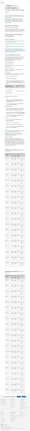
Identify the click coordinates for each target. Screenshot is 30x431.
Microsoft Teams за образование (23, 403)
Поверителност (7, 428)
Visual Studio (12, 422)
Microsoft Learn (12, 414)
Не (23, 396)
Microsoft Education (22, 400)
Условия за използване (12, 428)
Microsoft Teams (2, 422)
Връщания (12, 403)
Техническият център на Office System (10, 133)
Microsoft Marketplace (13, 418)
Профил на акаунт (12, 400)
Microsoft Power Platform (13, 419)
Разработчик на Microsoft (13, 413)
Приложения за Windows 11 (3, 404)
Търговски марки (17, 428)
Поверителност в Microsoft (23, 414)
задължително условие (8, 17)
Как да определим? (8, 22)
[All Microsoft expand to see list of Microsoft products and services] (1, 1)
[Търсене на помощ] (2, 1)
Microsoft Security (2, 414)
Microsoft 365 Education (22, 404)
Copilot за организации (3, 400)
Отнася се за (7, 12)
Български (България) (4, 424)
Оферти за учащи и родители (23, 408)
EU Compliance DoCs (3, 429)
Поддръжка (2, 2)
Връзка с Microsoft (3, 428)
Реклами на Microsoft (3, 419)
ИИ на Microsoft (2, 413)
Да (18, 396)
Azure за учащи (21, 409)
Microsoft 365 (2, 403)
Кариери (21, 413)
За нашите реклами (21, 428)
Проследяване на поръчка (13, 404)
